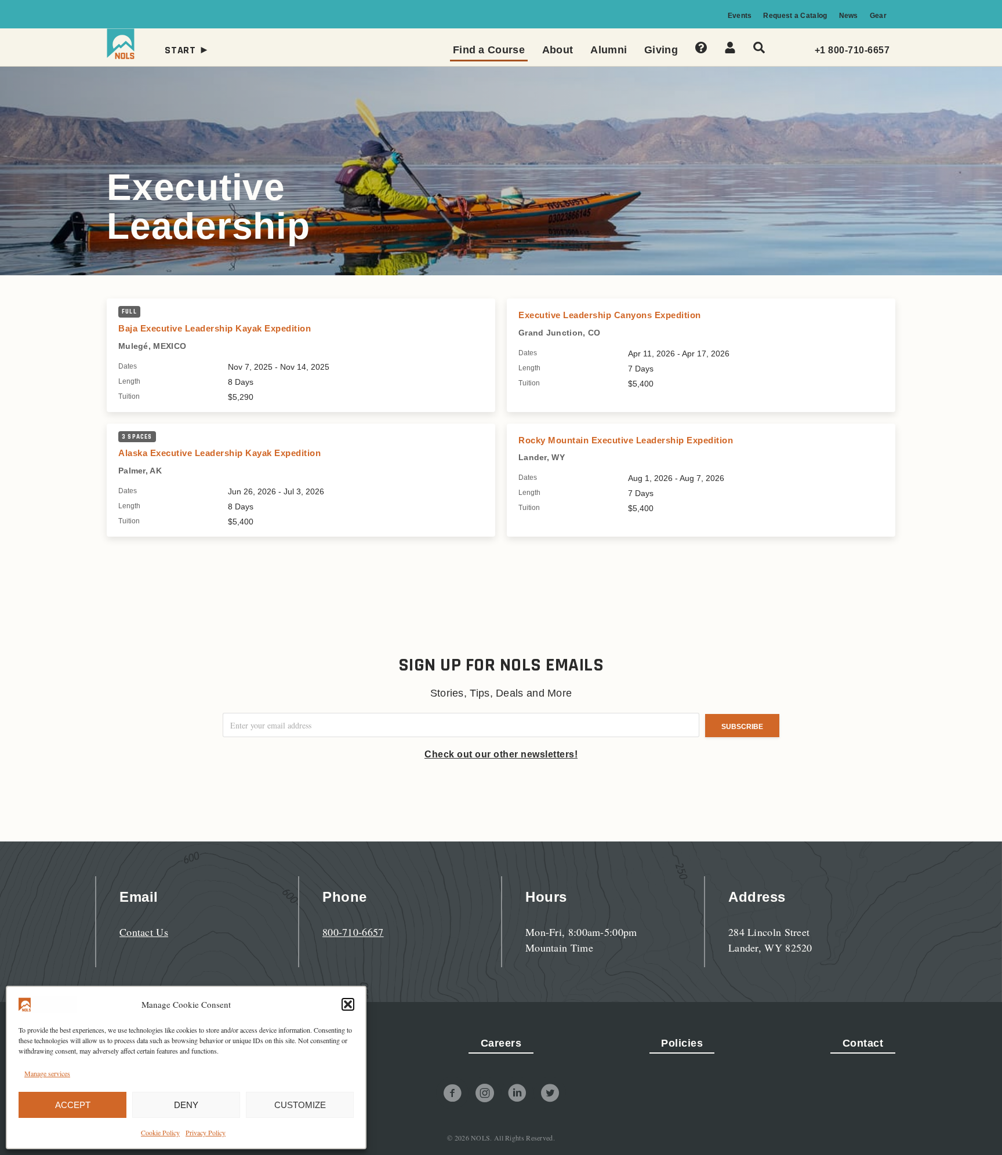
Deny (186, 1105)
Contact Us (143, 932)
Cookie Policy (160, 1132)
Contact (863, 1043)
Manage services (47, 1073)
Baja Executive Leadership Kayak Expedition (214, 328)
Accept (72, 1105)
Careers (501, 1043)
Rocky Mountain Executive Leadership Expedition (625, 440)
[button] (348, 1004)
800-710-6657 (353, 932)
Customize (300, 1105)
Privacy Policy (206, 1132)
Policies (682, 1043)
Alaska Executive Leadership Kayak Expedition (219, 453)
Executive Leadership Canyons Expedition (609, 315)
